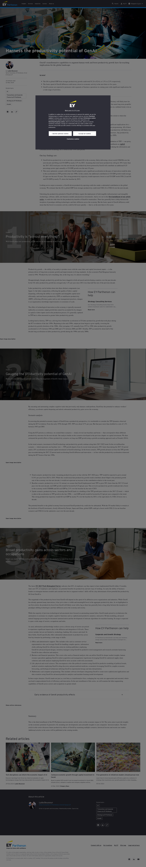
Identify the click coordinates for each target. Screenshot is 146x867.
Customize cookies (73, 139)
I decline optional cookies (60, 133)
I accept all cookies (84, 133)
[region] (73, 122)
